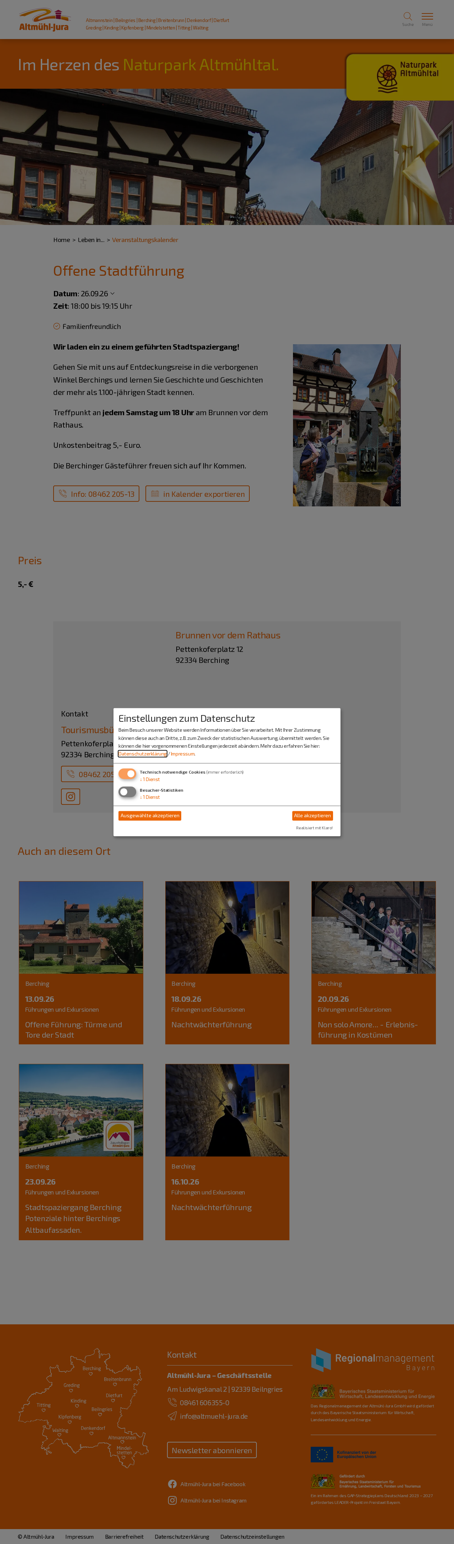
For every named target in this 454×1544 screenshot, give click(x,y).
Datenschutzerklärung (142, 754)
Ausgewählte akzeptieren (150, 816)
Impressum (182, 754)
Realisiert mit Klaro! (314, 827)
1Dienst (150, 779)
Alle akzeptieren (312, 816)
